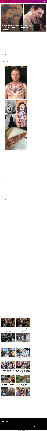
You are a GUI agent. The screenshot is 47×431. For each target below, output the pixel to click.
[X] (15, 315)
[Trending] (2, 34)
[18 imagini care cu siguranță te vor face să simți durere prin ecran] (8, 352)
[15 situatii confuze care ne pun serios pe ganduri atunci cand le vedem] (23, 337)
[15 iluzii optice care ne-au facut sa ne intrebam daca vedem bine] (23, 352)
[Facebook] (13, 315)
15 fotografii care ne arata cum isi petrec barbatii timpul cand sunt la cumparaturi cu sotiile (23, 371)
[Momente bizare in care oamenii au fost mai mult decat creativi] (8, 391)
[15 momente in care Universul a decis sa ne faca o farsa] (8, 365)
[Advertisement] (15, 40)
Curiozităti (8, 395)
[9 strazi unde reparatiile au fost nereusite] (23, 379)
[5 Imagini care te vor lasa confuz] (8, 379)
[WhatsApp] (20, 315)
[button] (44, 1)
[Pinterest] (18, 315)
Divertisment (8, 326)
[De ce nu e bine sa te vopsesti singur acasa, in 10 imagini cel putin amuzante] (23, 391)
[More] (22, 315)
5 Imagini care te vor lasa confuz (8, 384)
